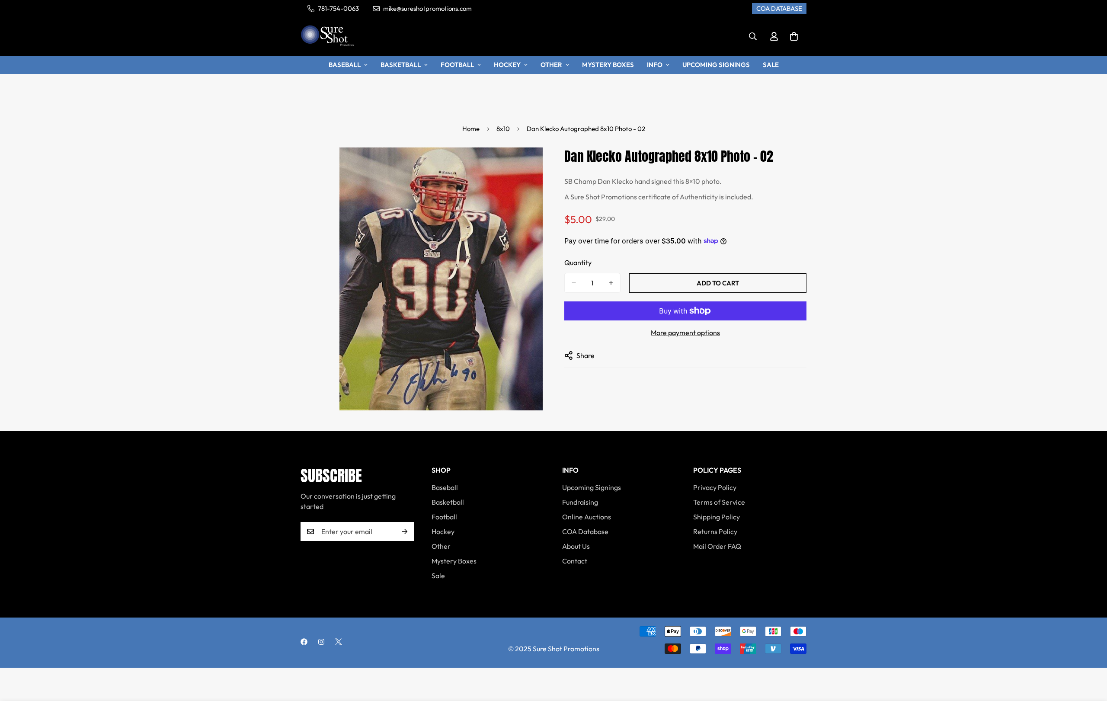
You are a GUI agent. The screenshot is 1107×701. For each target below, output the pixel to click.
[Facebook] (304, 641)
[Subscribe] (404, 531)
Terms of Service (719, 502)
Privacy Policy (714, 487)
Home (471, 129)
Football (457, 65)
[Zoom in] (535, 166)
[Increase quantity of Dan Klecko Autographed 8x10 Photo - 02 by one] (611, 282)
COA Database (585, 531)
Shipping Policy (716, 516)
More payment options (685, 332)
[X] (338, 641)
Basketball (401, 65)
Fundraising (580, 502)
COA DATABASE (779, 8)
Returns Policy (715, 531)
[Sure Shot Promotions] (328, 36)
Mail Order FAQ (717, 546)
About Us (576, 546)
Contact (574, 561)
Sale (771, 65)
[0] (794, 36)
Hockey (507, 65)
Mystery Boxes (608, 65)
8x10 (503, 129)
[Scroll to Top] (1090, 654)
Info (654, 65)
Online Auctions (586, 516)
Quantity (578, 262)
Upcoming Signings (716, 65)
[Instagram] (321, 641)
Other (551, 65)
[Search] (753, 36)
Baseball (345, 65)
